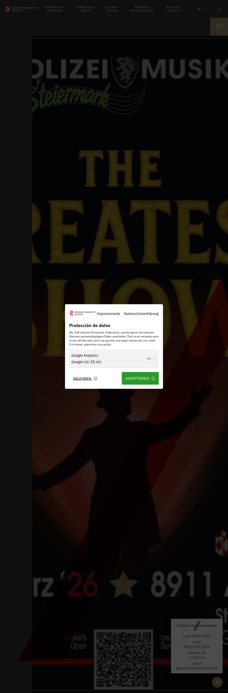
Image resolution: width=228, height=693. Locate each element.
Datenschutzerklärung (141, 313)
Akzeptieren (137, 378)
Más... (149, 358)
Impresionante (108, 313)
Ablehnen (82, 378)
